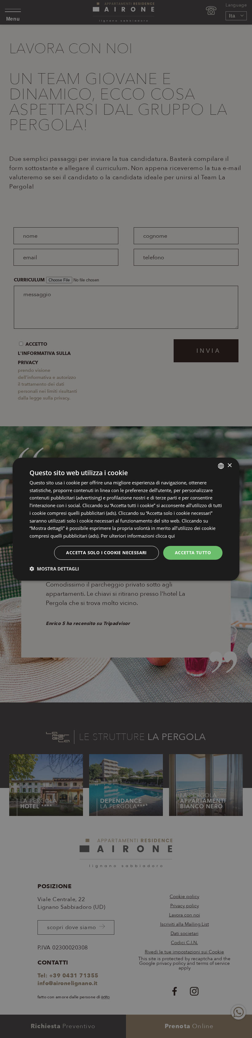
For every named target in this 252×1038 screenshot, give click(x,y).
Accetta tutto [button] (193, 552)
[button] (54, 568)
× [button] (229, 465)
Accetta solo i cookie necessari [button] (106, 552)
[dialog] (126, 519)
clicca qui (165, 536)
